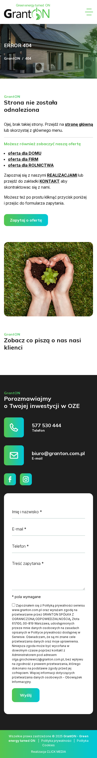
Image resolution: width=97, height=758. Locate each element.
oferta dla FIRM (23, 159)
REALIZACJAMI (62, 175)
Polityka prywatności (56, 741)
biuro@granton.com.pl (58, 453)
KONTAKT (50, 181)
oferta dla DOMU (24, 153)
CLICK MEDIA (56, 752)
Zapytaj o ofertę (26, 220)
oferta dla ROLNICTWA (31, 165)
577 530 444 (46, 425)
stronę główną (79, 124)
